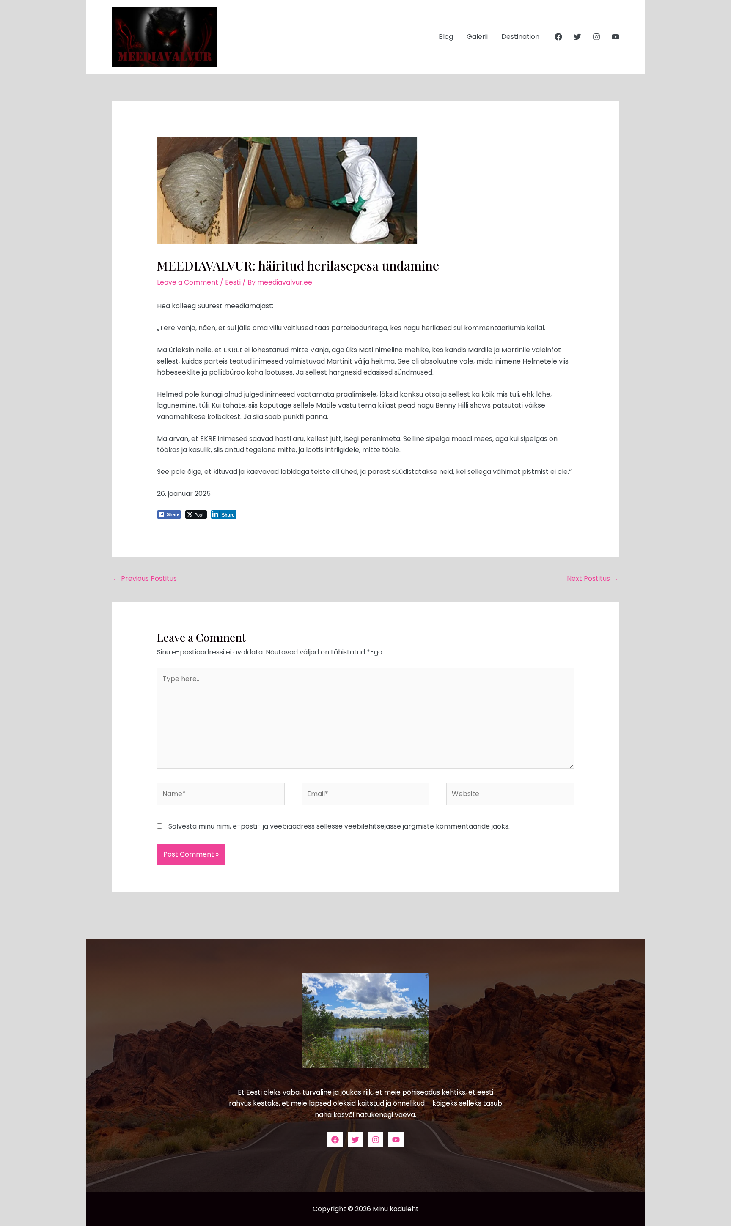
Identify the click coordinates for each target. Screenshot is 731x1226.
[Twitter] (577, 37)
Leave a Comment (187, 282)
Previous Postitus (145, 578)
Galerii (477, 36)
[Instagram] (596, 37)
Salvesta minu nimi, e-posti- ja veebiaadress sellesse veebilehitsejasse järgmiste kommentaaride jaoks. (339, 826)
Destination (520, 36)
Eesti (233, 282)
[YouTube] (615, 37)
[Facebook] (558, 37)
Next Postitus (592, 578)
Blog (446, 36)
